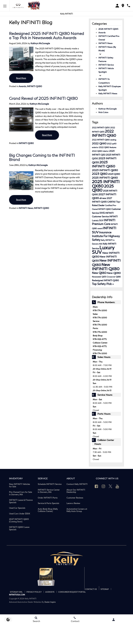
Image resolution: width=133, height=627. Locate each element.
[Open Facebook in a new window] (96, 486)
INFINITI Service (106, 65)
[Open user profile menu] (113, 620)
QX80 (118, 277)
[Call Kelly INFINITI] (129, 6)
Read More (21, 78)
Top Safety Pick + (103, 284)
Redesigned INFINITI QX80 (105, 280)
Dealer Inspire (50, 602)
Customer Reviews (74, 498)
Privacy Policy (34, 592)
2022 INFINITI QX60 (104, 133)
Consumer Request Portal (72, 592)
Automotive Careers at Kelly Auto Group (76, 510)
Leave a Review (73, 503)
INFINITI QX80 (34, 86)
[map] (123, 6)
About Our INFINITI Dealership (75, 491)
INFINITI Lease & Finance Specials (21, 501)
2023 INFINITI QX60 (103, 164)
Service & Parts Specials (48, 503)
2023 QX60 (100, 173)
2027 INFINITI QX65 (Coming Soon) (19, 520)
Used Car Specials (17, 508)
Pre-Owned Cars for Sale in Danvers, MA (20, 493)
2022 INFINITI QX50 (101, 127)
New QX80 (114, 272)
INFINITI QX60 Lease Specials (19, 528)
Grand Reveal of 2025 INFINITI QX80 (43, 98)
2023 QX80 (114, 174)
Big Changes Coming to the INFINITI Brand (42, 157)
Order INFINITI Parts (48, 498)
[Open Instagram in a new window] (103, 486)
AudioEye (49, 592)
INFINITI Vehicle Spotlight (106, 70)
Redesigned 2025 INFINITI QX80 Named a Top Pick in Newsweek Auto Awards (46, 35)
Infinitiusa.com (17, 595)
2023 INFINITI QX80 (105, 170)
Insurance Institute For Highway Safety (106, 236)
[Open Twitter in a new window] (110, 486)
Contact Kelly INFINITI (77, 484)
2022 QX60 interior (100, 151)
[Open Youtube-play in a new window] (117, 486)
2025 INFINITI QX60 (105, 177)
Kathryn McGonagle (40, 43)
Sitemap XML (16, 592)
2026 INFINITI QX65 (108, 29)
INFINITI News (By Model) (107, 49)
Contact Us (91, 589)
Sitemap (105, 589)
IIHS (102, 212)
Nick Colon (103, 112)
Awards (22, 86)
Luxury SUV (103, 250)
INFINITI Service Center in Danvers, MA (49, 491)
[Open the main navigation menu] (5, 5)
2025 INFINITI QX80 (106, 183)
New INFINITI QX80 (106, 266)
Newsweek (96, 277)
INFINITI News (26, 208)
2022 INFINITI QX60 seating (104, 140)
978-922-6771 (100, 339)
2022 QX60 (99, 143)
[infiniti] (19, 5)
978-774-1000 (100, 310)
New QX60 (99, 273)
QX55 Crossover (108, 277)
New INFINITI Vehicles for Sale (19, 485)
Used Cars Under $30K (19, 514)
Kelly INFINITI (66, 13)
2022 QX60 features (107, 147)
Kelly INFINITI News (107, 93)
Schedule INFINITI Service (49, 484)
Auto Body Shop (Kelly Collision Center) (48, 510)
